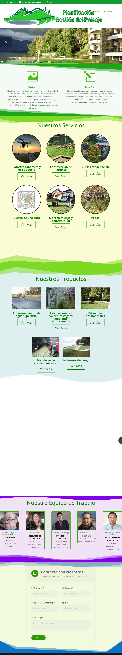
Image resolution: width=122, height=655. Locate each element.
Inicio (73, 12)
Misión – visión (84, 12)
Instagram (75, 20)
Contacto (94, 20)
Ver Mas (26, 176)
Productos (108, 12)
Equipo (85, 20)
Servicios (97, 12)
